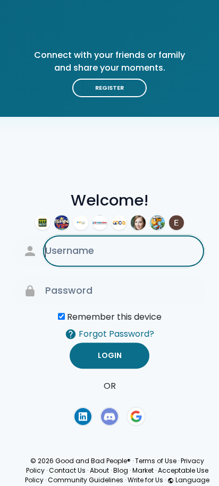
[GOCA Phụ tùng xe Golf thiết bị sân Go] (119, 222)
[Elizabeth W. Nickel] (176, 222)
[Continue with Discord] (109, 416)
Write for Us (145, 479)
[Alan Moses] (157, 222)
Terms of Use (155, 460)
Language (191, 479)
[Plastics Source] (99, 222)
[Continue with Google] (136, 416)
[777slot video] (42, 222)
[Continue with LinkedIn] (82, 416)
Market (143, 470)
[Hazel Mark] (138, 222)
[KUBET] (80, 222)
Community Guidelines (85, 479)
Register (109, 87)
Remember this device (114, 317)
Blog (120, 470)
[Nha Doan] (61, 222)
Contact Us (67, 470)
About (99, 470)
